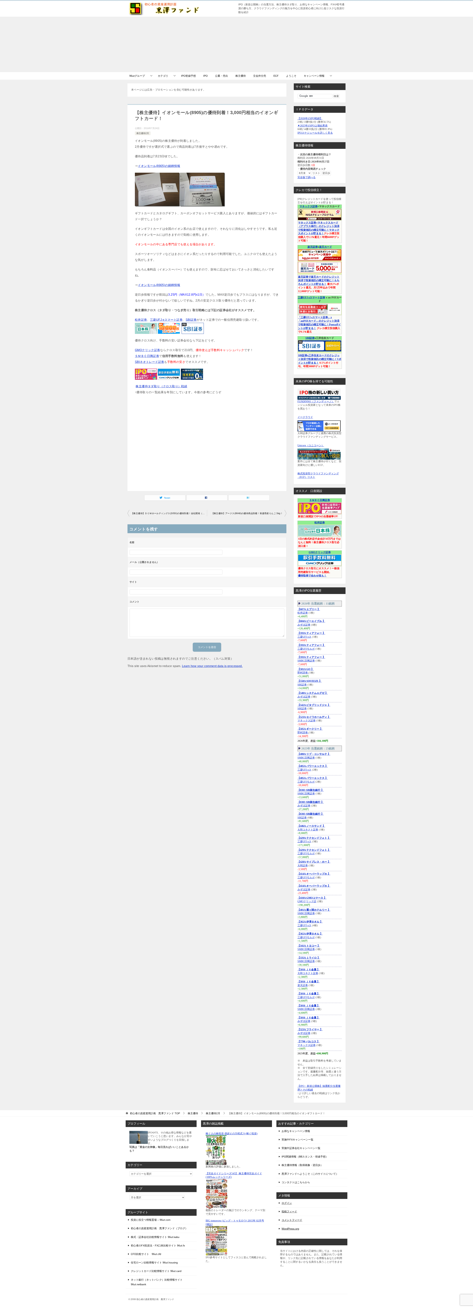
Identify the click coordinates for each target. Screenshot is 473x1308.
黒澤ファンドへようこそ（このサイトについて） (310, 1173)
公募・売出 (221, 75)
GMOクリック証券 (147, 350)
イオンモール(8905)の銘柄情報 (159, 165)
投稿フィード (289, 1211)
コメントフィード (292, 1220)
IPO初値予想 (188, 75)
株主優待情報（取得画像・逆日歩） (302, 1165)
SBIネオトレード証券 (149, 361)
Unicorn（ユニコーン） (310, 445)
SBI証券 (191, 319)
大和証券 (302, 865)
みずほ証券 (303, 624)
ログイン (287, 1203)
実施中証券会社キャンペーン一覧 (301, 1148)
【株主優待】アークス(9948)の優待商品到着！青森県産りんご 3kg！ (247, 513)
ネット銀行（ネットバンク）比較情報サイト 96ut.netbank (157, 1282)
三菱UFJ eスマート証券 (166, 319)
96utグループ (137, 75)
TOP (155, 1113)
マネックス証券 (309, 206)
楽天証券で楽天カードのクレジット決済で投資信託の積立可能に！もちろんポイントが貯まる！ (318, 280)
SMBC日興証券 (306, 660)
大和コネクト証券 (307, 829)
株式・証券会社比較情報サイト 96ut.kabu (155, 1237)
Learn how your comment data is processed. (212, 666)
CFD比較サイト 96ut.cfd (146, 1254)
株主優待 (240, 75)
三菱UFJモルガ (306, 648)
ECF (276, 75)
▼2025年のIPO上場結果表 (312, 125)
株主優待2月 (143, 133)
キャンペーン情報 (314, 75)
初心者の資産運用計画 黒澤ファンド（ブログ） (159, 1228)
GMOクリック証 (306, 901)
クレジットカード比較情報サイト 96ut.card (156, 1271)
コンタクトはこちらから (296, 1182)
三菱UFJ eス (304, 636)
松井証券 (141, 319)
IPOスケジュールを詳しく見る (315, 132)
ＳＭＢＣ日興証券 (147, 356)
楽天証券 (312, 247)
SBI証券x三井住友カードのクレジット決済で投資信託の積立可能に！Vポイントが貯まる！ (319, 359)
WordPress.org (290, 1228)
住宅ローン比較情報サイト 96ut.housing (154, 1262)
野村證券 (303, 672)
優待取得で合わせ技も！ (312, 575)
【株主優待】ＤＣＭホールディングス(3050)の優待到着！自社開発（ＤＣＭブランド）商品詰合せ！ (169, 513)
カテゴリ (163, 75)
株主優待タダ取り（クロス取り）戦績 (161, 386)
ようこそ (291, 75)
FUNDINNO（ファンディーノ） (315, 401)
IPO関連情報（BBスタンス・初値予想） (305, 1156)
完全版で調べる (306, 177)
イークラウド (305, 417)
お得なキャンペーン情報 (296, 1131)
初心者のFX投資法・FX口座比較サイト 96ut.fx (158, 1245)
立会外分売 (259, 75)
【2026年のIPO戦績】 (309, 118)
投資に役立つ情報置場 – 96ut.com (151, 1219)
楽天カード (325, 247)
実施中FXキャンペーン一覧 (297, 1139)
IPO (205, 75)
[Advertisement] (236, 44)
